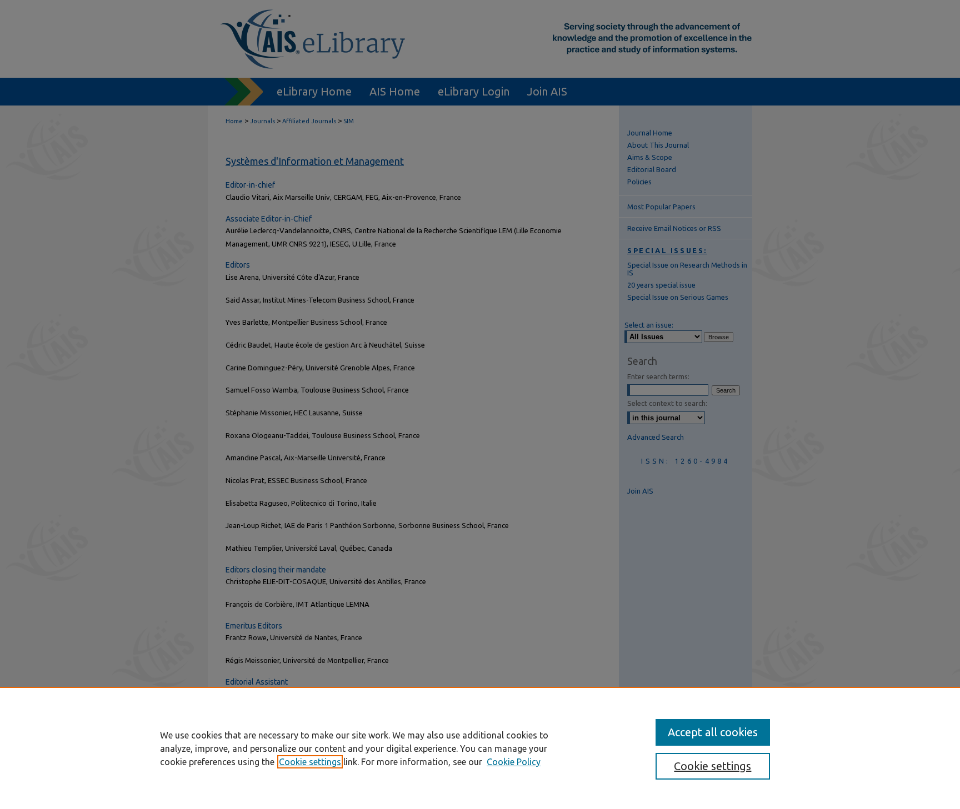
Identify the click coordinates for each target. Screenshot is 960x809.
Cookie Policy (514, 762)
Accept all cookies (713, 732)
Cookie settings (310, 762)
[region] (480, 748)
